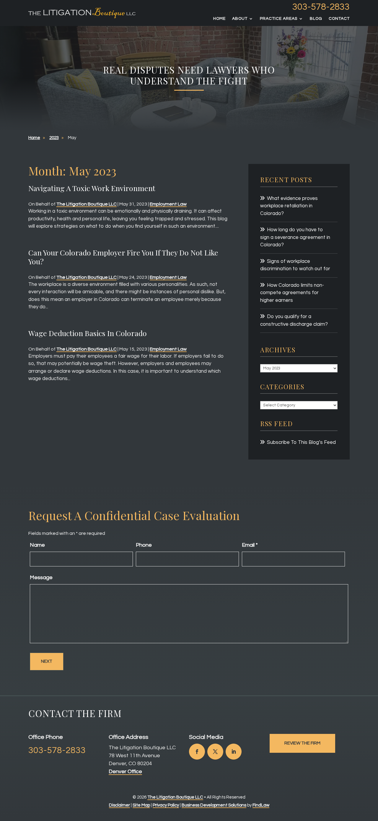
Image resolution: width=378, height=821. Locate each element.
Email (250, 545)
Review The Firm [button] (302, 743)
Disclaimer (119, 805)
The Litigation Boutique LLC (86, 204)
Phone (144, 545)
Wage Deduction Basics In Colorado (87, 333)
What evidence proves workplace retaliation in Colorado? (289, 206)
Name (37, 545)
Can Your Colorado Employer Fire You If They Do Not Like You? (123, 256)
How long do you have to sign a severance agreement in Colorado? (295, 237)
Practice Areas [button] (278, 19)
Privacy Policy (166, 805)
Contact (339, 19)
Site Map (141, 805)
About (239, 19)
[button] (372, 778)
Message (41, 577)
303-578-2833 (321, 7)
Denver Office (125, 771)
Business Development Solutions (214, 805)
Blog (316, 19)
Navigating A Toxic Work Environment (91, 188)
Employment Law (168, 204)
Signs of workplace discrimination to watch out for (295, 265)
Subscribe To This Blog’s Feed (301, 442)
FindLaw (260, 805)
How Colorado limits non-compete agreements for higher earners (292, 293)
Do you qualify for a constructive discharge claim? (294, 320)
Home (219, 19)
